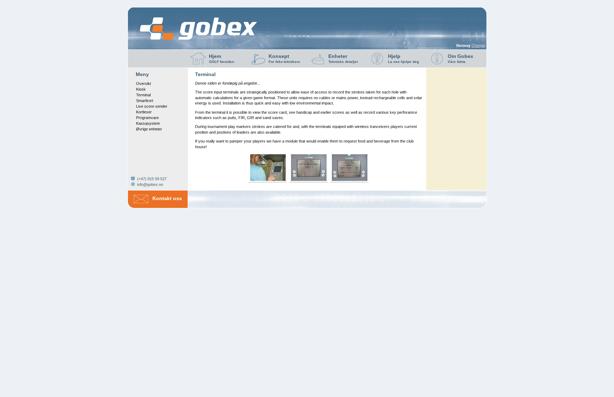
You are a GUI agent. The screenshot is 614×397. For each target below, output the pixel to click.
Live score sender (151, 106)
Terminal (143, 95)
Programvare (147, 118)
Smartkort (144, 100)
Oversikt (143, 83)
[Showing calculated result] (350, 181)
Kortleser (144, 112)
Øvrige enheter (149, 129)
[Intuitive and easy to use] (268, 181)
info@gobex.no (150, 184)
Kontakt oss (167, 198)
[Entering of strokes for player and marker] (309, 181)
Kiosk (141, 89)
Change (478, 45)
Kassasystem (148, 123)
